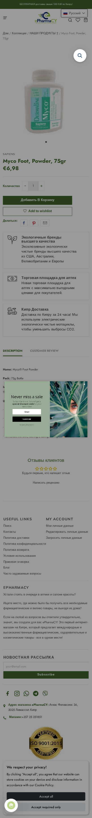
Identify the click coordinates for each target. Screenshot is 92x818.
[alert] (46, 409)
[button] (79, 55)
